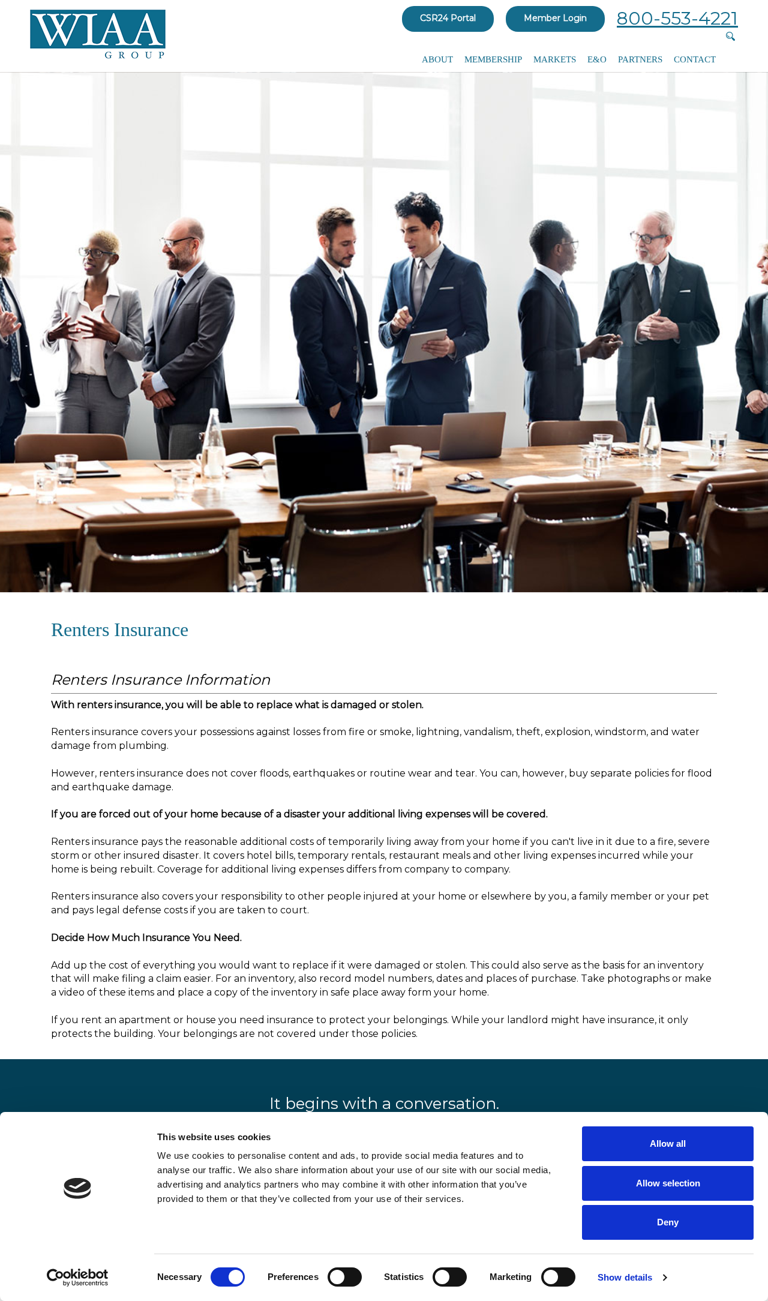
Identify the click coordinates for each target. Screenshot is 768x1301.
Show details (625, 1277)
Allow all (668, 1143)
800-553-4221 (677, 18)
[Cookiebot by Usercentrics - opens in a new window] (77, 1278)
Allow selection (668, 1183)
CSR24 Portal (448, 18)
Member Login (555, 18)
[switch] (345, 1277)
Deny (668, 1222)
